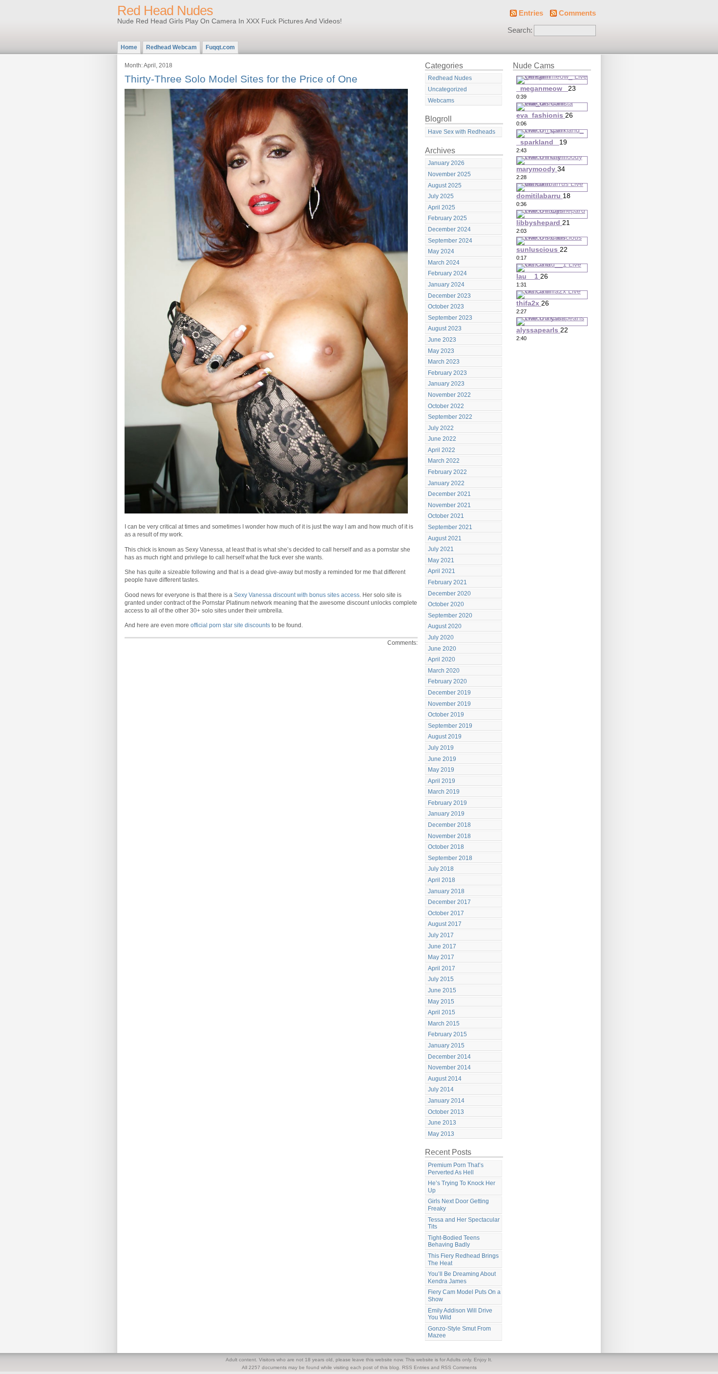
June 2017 (442, 946)
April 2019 (441, 781)
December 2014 (449, 1056)
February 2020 (447, 681)
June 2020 (442, 648)
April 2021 (441, 571)
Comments (577, 13)
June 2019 (442, 759)
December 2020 (449, 593)
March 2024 (444, 262)
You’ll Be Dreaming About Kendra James (462, 1278)
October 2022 (446, 406)
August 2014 (445, 1078)
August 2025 (445, 185)
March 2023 (444, 361)
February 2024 (447, 273)
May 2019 (441, 769)
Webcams (441, 100)
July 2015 (441, 979)
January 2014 (446, 1100)
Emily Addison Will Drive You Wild (460, 1314)
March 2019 (444, 791)
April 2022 (441, 450)
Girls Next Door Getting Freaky (458, 1205)
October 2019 (446, 714)
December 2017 (449, 902)
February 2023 (447, 372)
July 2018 (441, 868)
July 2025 (441, 196)
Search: (519, 30)
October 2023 (446, 306)
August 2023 (445, 328)
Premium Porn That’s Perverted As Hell (456, 1169)
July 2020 (441, 637)
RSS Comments (459, 1367)
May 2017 (441, 957)
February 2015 (447, 1034)
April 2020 (441, 659)
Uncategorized (447, 89)
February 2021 (447, 582)
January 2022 (446, 483)
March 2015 (444, 1023)
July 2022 (441, 428)
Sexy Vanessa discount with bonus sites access (296, 595)
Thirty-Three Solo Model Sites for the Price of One (241, 78)
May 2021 (441, 560)
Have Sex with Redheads (461, 131)
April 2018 (441, 880)
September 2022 (450, 416)
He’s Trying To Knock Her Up (461, 1187)
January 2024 (446, 284)
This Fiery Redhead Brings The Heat (463, 1259)
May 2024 (441, 251)
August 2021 (445, 538)
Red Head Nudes (165, 10)
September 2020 (450, 615)
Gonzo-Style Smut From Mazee (459, 1332)
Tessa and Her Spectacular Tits (464, 1223)
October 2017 (446, 913)
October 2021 (446, 516)
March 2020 (444, 670)
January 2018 (446, 891)
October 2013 (446, 1111)
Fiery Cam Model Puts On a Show (464, 1296)
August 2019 (445, 736)
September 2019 (450, 725)
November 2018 (449, 836)
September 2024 (450, 240)
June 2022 (442, 438)
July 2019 (441, 747)
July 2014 (441, 1089)
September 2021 (450, 527)
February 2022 (447, 472)
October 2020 (446, 604)
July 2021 (441, 549)
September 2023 (450, 317)
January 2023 (446, 383)
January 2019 (446, 813)
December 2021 (449, 494)
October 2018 (446, 846)
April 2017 (441, 968)
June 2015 (442, 990)
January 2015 (446, 1045)
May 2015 (441, 1001)
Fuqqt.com (220, 47)
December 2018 (449, 824)
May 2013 (441, 1133)
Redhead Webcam (171, 47)
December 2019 (449, 692)
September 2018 (450, 858)
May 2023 (441, 351)
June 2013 (442, 1122)
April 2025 (441, 207)
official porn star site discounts (230, 625)
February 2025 (447, 218)
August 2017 (445, 924)
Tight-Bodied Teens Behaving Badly (454, 1241)
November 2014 (449, 1067)
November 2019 (449, 703)
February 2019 (447, 803)
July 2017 (441, 935)
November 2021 (449, 505)
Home (129, 47)
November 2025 (449, 174)
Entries (531, 13)
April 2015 (441, 1012)
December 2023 (449, 295)
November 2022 (449, 394)
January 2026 (446, 163)
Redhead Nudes (450, 78)
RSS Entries (415, 1367)
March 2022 (444, 460)
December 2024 (449, 229)
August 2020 (445, 626)
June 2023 (442, 339)
